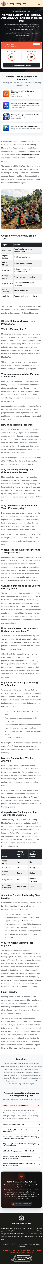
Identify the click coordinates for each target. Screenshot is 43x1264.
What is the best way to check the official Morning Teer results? (17, 1157)
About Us (5, 1250)
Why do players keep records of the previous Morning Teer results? (19, 1164)
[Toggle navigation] (39, 4)
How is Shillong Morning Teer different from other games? (18, 1130)
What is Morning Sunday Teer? (14, 1124)
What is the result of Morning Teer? (15, 1105)
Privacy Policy (30, 1250)
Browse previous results (21, 65)
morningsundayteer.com (28, 154)
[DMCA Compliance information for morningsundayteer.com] (21, 1258)
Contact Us (29, 1252)
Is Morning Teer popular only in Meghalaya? (18, 1151)
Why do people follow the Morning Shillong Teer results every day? (20, 1144)
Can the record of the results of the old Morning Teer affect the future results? (20, 1137)
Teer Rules (12, 1250)
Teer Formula (21, 1250)
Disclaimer (21, 1252)
